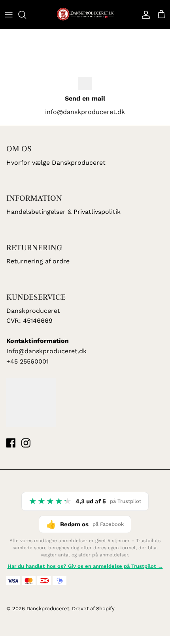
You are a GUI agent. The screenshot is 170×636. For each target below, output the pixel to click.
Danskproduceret (47, 608)
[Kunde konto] (144, 14)
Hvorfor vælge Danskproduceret (56, 162)
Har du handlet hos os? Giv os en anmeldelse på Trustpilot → (85, 566)
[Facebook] (10, 442)
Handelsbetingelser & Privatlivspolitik (63, 211)
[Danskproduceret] (85, 14)
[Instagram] (25, 442)
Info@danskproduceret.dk (46, 351)
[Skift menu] (8, 14)
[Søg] (26, 14)
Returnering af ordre (38, 261)
